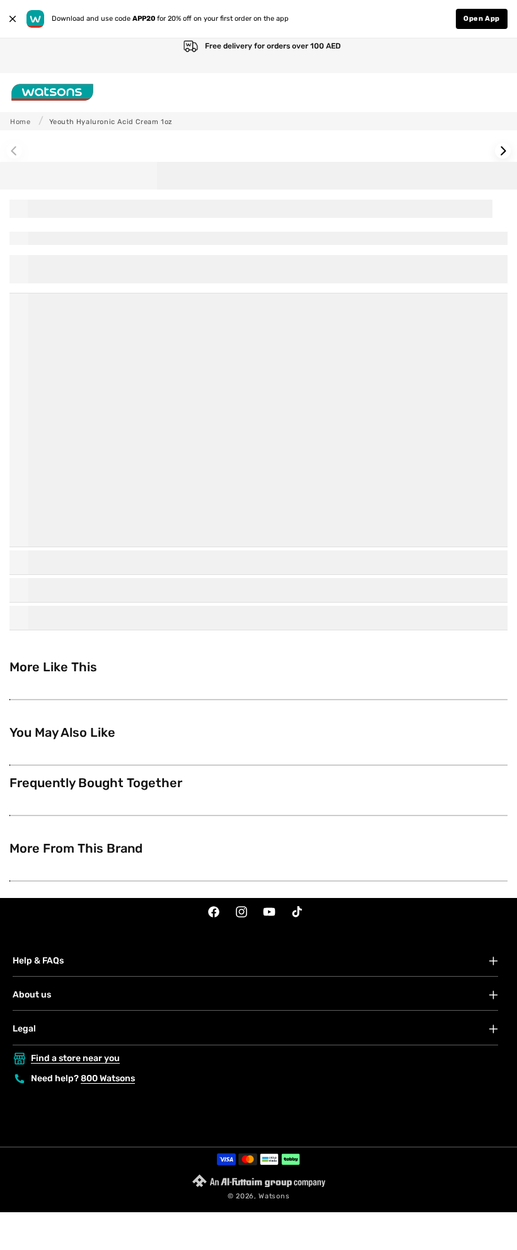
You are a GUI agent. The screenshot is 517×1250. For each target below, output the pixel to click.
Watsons (273, 1196)
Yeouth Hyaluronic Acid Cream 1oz (111, 122)
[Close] (12, 19)
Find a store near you (75, 1058)
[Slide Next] (503, 151)
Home (20, 122)
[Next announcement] (494, 55)
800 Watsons (108, 1078)
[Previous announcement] (22, 55)
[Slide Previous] (14, 151)
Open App (481, 18)
